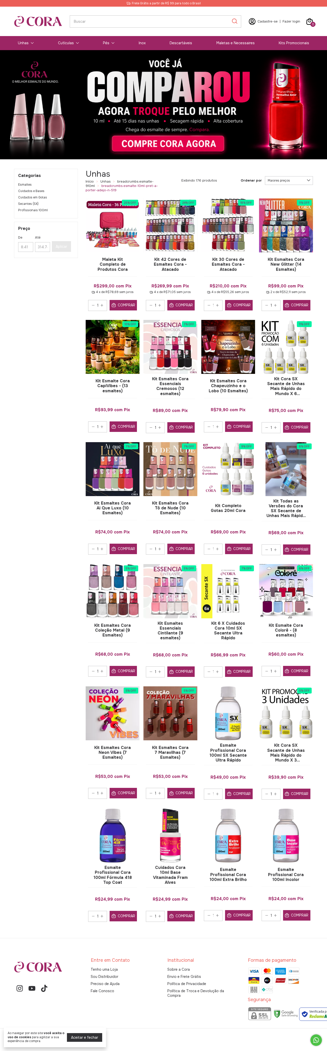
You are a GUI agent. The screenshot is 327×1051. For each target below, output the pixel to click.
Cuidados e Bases (31, 191)
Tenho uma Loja (104, 969)
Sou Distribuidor (104, 976)
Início (90, 181)
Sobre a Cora (178, 969)
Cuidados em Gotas (32, 197)
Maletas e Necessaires (235, 43)
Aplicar (61, 246)
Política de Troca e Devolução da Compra (195, 993)
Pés (106, 43)
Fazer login (291, 21)
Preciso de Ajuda (105, 983)
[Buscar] (234, 21)
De (20, 237)
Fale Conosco (102, 991)
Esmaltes (25, 185)
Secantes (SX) (28, 204)
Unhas (23, 43)
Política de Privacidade (186, 983)
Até (38, 237)
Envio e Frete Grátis (184, 976)
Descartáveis (181, 43)
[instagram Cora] (19, 988)
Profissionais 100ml (33, 210)
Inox (142, 43)
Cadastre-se (268, 21)
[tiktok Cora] (44, 988)
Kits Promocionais (294, 43)
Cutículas (66, 43)
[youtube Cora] (32, 988)
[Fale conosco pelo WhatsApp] (316, 1040)
